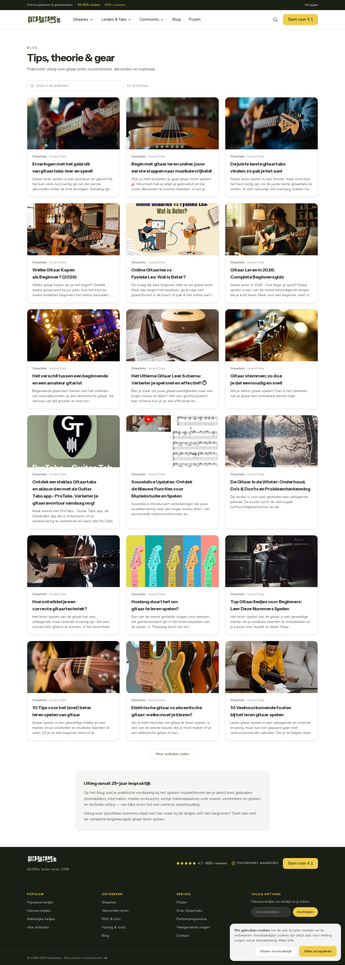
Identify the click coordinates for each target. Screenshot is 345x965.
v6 (105, 958)
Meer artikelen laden (172, 754)
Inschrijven (305, 911)
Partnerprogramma (192, 919)
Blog (176, 19)
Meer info (286, 940)
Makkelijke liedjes (41, 919)
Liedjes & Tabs (114, 19)
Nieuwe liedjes (39, 910)
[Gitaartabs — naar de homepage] (44, 19)
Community (149, 19)
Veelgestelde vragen (193, 927)
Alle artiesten (38, 927)
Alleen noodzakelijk (276, 951)
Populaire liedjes (40, 902)
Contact (183, 935)
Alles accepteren (318, 951)
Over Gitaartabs (189, 910)
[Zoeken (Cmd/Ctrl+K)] (275, 19)
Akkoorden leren (115, 910)
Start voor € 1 (300, 19)
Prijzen (195, 19)
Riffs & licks (111, 919)
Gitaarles (80, 19)
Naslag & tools (114, 927)
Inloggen (311, 5)
